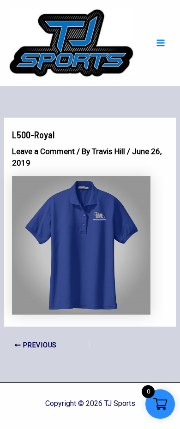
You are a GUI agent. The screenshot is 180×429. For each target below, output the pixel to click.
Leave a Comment (43, 151)
